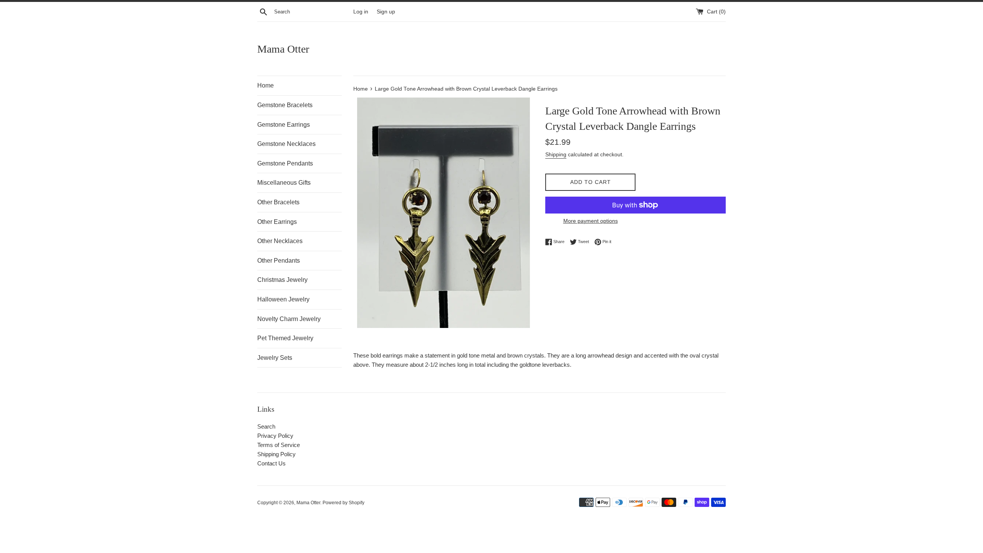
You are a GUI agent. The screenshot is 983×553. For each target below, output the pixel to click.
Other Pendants (278, 260)
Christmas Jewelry (282, 279)
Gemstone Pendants (285, 163)
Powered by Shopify (343, 502)
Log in (360, 12)
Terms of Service (278, 445)
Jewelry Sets (274, 357)
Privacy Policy (275, 435)
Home (265, 85)
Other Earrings (277, 222)
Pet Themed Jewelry (285, 338)
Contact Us (271, 463)
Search (266, 426)
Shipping (555, 154)
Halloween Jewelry (283, 299)
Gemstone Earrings (283, 124)
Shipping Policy (276, 454)
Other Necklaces (280, 241)
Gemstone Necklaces (286, 144)
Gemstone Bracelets (285, 105)
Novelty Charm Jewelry (289, 319)
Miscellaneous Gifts (284, 182)
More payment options (590, 221)
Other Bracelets (278, 202)
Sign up (386, 12)
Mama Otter (283, 49)
